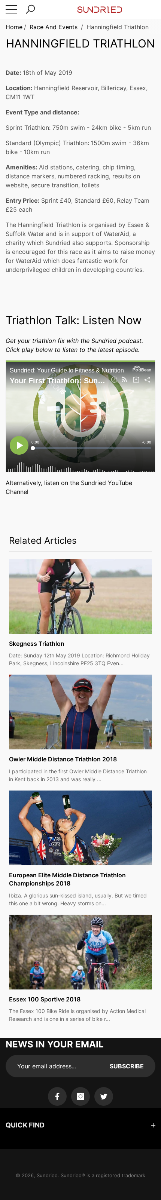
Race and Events (54, 27)
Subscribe (127, 1066)
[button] (30, 9)
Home (14, 27)
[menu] (11, 9)
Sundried (47, 1175)
